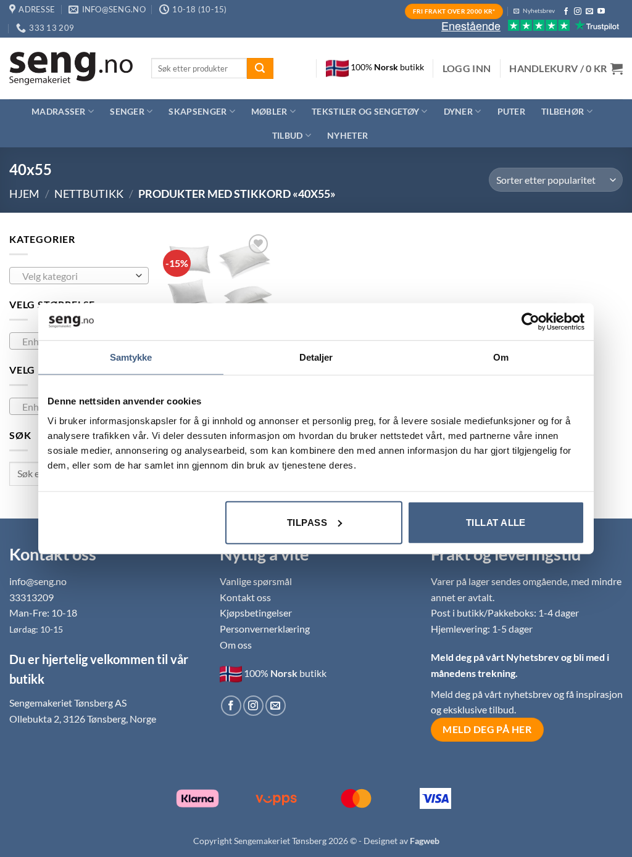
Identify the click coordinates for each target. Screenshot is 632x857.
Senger (127, 111)
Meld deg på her (487, 729)
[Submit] (260, 68)
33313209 (31, 597)
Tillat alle (496, 522)
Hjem (24, 193)
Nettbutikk (88, 193)
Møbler (269, 111)
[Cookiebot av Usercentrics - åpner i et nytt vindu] (530, 322)
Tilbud (287, 135)
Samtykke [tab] (131, 357)
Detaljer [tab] (316, 357)
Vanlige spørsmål (256, 581)
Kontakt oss (245, 597)
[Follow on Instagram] (577, 11)
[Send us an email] (589, 11)
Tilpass (307, 522)
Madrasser (58, 111)
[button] (467, 68)
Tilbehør (562, 111)
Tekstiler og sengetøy (365, 111)
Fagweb (424, 840)
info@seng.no (38, 581)
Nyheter (347, 135)
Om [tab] (501, 357)
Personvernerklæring (265, 628)
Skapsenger (197, 111)
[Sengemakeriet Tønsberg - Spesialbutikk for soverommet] (71, 69)
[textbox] (76, 276)
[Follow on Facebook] (566, 11)
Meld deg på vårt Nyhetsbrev (496, 657)
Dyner (458, 111)
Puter (511, 111)
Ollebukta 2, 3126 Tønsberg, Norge (82, 718)
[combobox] (79, 275)
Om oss (236, 644)
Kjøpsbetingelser (256, 612)
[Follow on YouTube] (601, 11)
